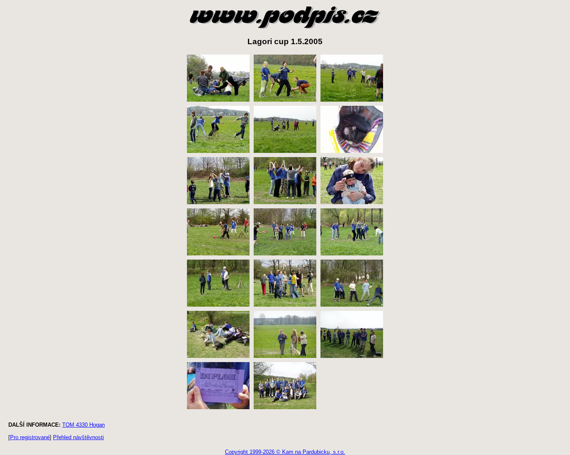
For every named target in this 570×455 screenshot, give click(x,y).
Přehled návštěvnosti (78, 437)
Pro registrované (30, 437)
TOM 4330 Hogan (83, 425)
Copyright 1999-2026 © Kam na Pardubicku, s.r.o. (285, 452)
